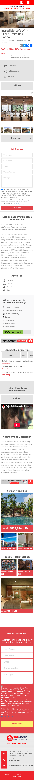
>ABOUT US (17, 8)
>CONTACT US (8, 8)
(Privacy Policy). (7, 716)
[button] (31, 92)
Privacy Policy (20, 204)
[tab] (17, 86)
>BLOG (28, 8)
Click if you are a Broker (10, 198)
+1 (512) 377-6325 (14, 760)
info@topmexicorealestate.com (21, 765)
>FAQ (23, 8)
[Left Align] (21, 2)
